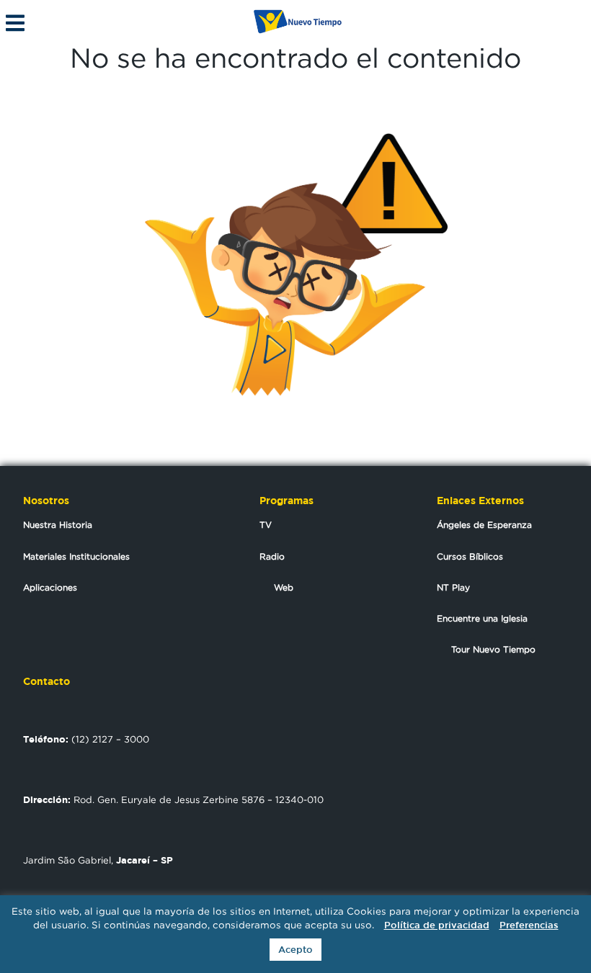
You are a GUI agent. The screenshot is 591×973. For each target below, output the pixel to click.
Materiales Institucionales (76, 556)
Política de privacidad (436, 925)
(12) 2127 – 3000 (86, 739)
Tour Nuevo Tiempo (493, 649)
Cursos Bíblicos (470, 556)
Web (283, 587)
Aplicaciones (50, 587)
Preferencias (529, 925)
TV (265, 524)
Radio (272, 556)
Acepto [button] (295, 949)
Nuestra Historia (57, 524)
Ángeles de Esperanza (484, 524)
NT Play (453, 587)
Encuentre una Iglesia (482, 618)
